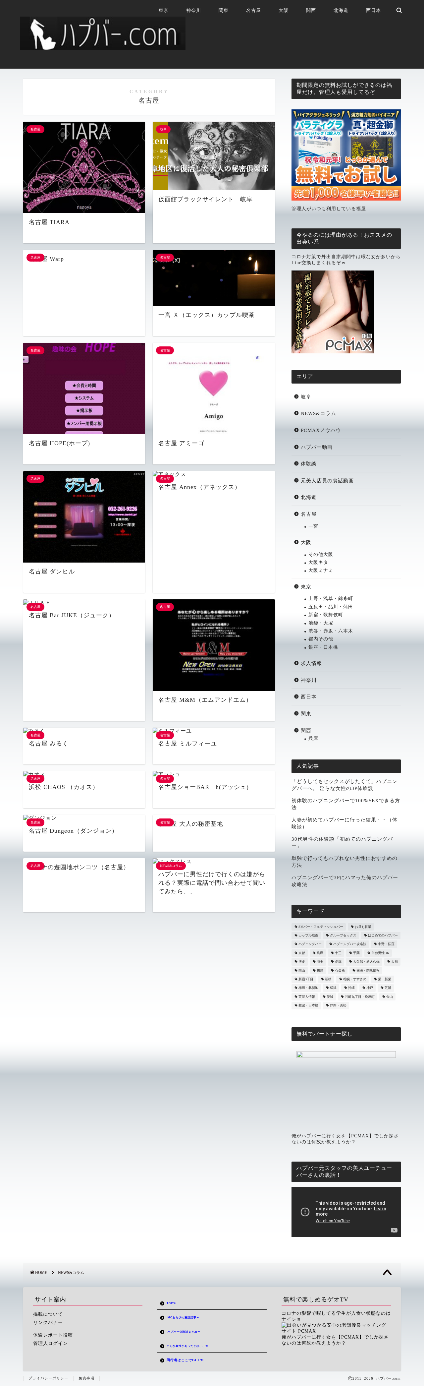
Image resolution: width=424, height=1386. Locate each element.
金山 (389, 996)
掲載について (48, 1314)
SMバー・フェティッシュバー (320, 927)
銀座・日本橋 (323, 647)
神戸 (369, 988)
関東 (224, 10)
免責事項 (86, 1378)
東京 (164, 10)
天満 (394, 962)
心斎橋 (340, 970)
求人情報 (311, 663)
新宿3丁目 (305, 979)
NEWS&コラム (318, 413)
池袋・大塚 (320, 623)
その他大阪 (320, 554)
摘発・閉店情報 (368, 970)
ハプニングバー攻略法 (349, 944)
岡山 (301, 970)
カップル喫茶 (308, 935)
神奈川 (193, 10)
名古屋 (253, 10)
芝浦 (388, 988)
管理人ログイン (50, 1343)
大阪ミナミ (320, 570)
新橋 (328, 979)
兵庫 (313, 738)
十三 (338, 953)
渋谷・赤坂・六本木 (330, 631)
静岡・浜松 (338, 1005)
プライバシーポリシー (48, 1378)
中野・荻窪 (386, 944)
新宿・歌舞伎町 (325, 614)
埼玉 (320, 962)
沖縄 (351, 988)
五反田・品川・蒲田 (330, 606)
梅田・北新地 (308, 988)
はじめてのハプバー (383, 935)
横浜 (333, 988)
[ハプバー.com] (103, 47)
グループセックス (343, 935)
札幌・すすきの (354, 979)
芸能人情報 (306, 996)
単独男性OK (380, 953)
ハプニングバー (310, 944)
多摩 (338, 962)
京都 (301, 953)
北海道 (341, 10)
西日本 (373, 10)
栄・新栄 (384, 979)
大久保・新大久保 (366, 962)
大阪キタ (318, 562)
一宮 (313, 526)
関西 (311, 10)
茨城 (330, 996)
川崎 (320, 970)
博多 (301, 962)
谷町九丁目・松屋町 (360, 996)
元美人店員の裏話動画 (327, 480)
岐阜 (306, 396)
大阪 (284, 10)
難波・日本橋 (308, 1005)
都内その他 (320, 638)
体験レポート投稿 (53, 1335)
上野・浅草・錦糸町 (330, 598)
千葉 (356, 953)
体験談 (309, 463)
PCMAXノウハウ (321, 430)
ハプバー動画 (317, 447)
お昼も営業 (363, 927)
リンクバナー (48, 1322)
